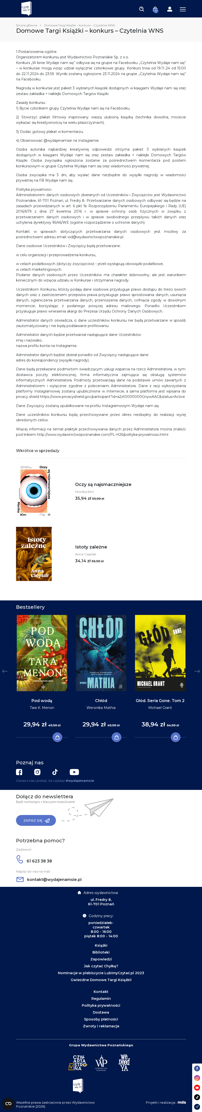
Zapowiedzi (101, 959)
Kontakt (101, 991)
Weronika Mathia (101, 707)
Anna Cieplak (85, 554)
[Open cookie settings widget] (8, 1104)
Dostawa (101, 1012)
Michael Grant (160, 707)
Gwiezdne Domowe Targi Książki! (101, 980)
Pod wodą (42, 700)
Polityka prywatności (101, 1005)
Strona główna (26, 25)
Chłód (101, 700)
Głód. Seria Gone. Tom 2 (160, 700)
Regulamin (101, 998)
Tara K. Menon (42, 707)
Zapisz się (32, 820)
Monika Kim (84, 492)
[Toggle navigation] (141, 9)
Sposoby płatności (101, 1019)
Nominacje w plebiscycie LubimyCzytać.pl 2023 (101, 973)
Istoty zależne (91, 547)
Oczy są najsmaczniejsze (103, 484)
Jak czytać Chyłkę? (101, 966)
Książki (101, 945)
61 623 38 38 (39, 861)
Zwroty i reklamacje (101, 1026)
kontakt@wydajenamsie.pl (54, 879)
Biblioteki (101, 952)
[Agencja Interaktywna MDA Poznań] (181, 1102)
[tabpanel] (41, 676)
